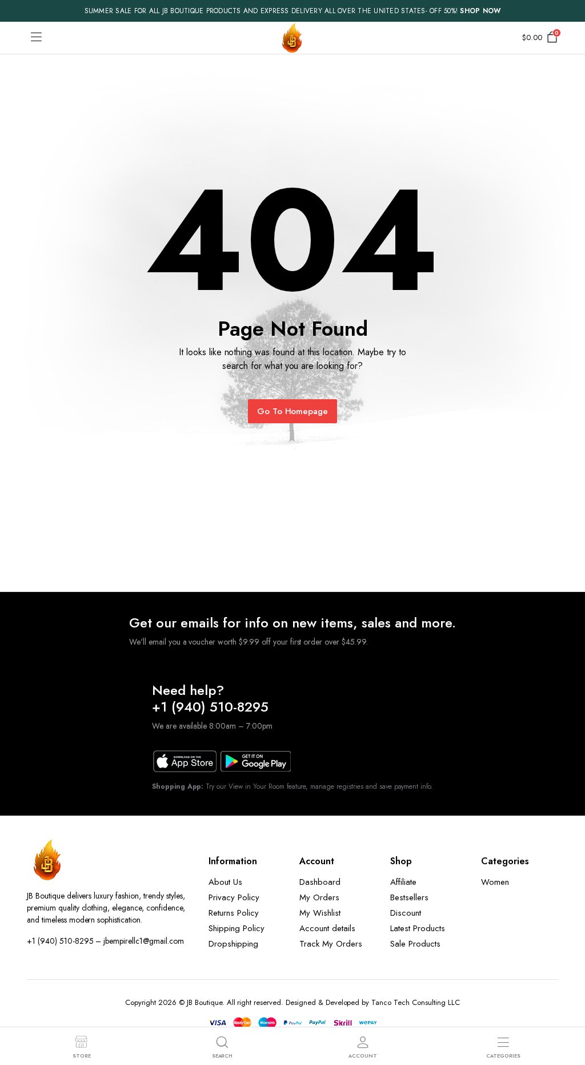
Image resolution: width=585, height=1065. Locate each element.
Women (495, 882)
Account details (327, 928)
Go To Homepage (292, 411)
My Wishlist (319, 913)
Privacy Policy (234, 897)
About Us (225, 882)
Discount (405, 913)
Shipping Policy (237, 928)
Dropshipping (233, 943)
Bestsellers (409, 897)
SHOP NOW (480, 11)
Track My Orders (330, 943)
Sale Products (415, 943)
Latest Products (417, 928)
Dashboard (319, 882)
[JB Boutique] (292, 37)
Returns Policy (234, 913)
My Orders (319, 897)
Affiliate (403, 882)
